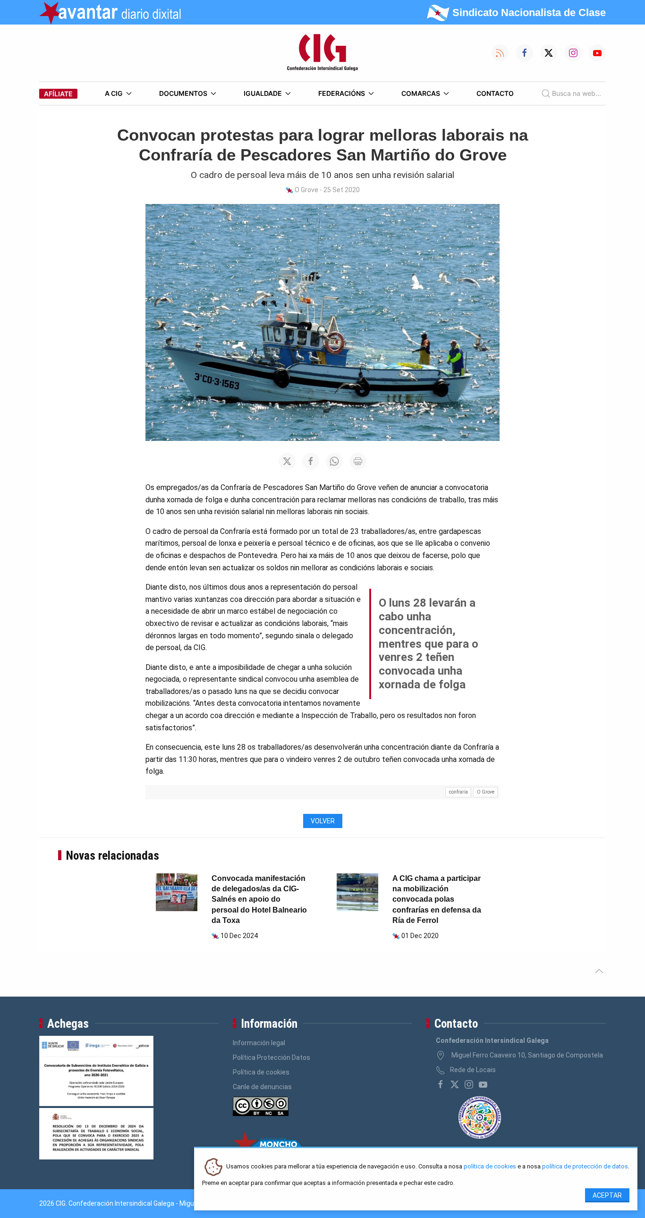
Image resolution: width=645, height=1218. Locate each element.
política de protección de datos (585, 1166)
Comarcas (420, 93)
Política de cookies (261, 1072)
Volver (323, 821)
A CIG (114, 93)
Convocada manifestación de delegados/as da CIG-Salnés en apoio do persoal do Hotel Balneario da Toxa (259, 899)
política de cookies (490, 1166)
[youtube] (483, 1084)
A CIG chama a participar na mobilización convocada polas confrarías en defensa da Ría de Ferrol (436, 899)
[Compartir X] (287, 461)
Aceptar (607, 1195)
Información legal (259, 1043)
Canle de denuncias (262, 1087)
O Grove (485, 792)
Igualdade (263, 93)
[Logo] (322, 53)
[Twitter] (454, 1084)
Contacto (495, 93)
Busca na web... (576, 93)
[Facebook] (440, 1084)
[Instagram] (469, 1084)
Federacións (341, 93)
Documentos (183, 93)
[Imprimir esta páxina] (357, 461)
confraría (458, 792)
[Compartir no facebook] (310, 461)
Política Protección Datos (271, 1057)
